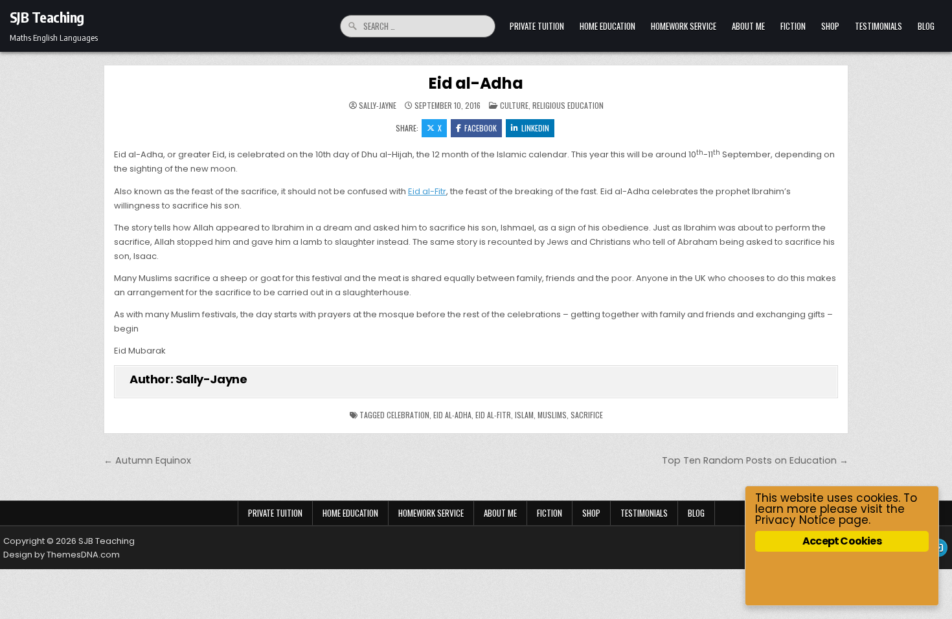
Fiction (793, 25)
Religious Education (568, 105)
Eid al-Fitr (427, 191)
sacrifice (587, 414)
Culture (514, 105)
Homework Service (683, 25)
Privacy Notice (795, 520)
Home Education (607, 25)
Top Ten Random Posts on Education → (755, 460)
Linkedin (535, 127)
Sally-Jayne (377, 105)
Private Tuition (537, 25)
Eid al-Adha (476, 83)
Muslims (552, 414)
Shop (830, 25)
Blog (926, 25)
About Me (748, 25)
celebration (408, 414)
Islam (524, 414)
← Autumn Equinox (147, 460)
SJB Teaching (47, 17)
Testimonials (878, 25)
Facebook (480, 127)
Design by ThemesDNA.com (61, 554)
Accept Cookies (841, 541)
